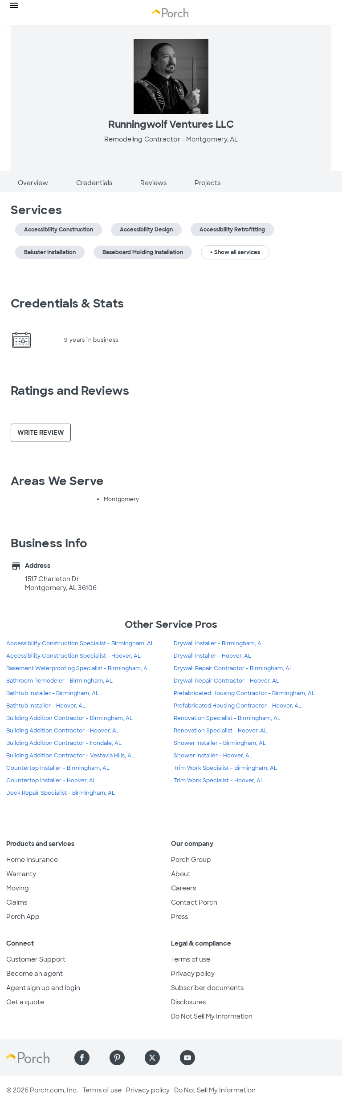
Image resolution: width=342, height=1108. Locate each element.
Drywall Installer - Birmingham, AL (219, 643)
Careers (183, 888)
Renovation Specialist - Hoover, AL (220, 730)
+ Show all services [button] (235, 252)
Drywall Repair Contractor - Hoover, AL (226, 680)
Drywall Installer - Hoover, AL (212, 655)
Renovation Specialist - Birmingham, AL (227, 718)
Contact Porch (194, 902)
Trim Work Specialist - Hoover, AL (219, 780)
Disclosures (188, 1002)
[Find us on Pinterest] (117, 1057)
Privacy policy (193, 974)
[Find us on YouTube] (187, 1057)
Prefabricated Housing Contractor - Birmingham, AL (244, 693)
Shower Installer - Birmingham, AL (220, 743)
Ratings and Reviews (70, 390)
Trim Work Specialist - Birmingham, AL (225, 768)
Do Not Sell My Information (211, 1016)
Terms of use (190, 959)
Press (179, 917)
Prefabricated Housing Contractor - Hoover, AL (237, 705)
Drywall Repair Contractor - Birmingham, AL (233, 668)
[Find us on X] (152, 1057)
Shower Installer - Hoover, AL (213, 755)
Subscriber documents (207, 988)
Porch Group (191, 860)
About (181, 874)
